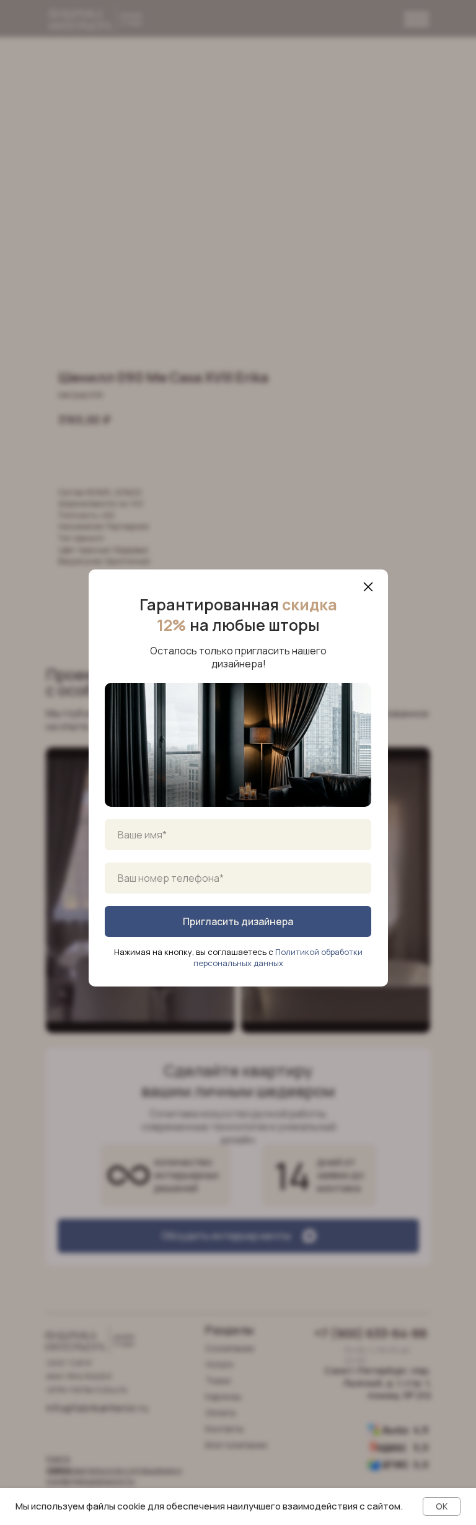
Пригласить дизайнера (238, 921)
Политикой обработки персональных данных (278, 957)
